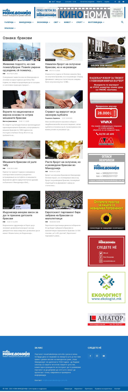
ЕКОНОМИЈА (42, 22)
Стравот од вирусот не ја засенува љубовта (60, 113)
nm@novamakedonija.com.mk (55, 380)
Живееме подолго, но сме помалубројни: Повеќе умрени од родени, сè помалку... (21, 67)
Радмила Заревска (52, 118)
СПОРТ (79, 22)
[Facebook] (115, 1)
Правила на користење (103, 389)
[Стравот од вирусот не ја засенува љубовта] (64, 99)
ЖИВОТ (67, 22)
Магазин (6, 208)
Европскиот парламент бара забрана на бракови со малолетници (62, 215)
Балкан (6, 107)
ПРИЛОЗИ (9, 28)
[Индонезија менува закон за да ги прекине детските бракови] (21, 200)
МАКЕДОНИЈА (25, 22)
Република (49, 158)
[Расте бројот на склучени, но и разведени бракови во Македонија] (64, 150)
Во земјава (49, 107)
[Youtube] (123, 1)
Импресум (68, 389)
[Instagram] (119, 1)
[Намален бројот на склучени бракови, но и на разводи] (64, 52)
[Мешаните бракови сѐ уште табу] (21, 150)
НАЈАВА (106, 2)
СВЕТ (56, 22)
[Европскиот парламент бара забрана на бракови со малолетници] (64, 200)
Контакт (117, 389)
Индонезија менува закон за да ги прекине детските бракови (20, 215)
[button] (122, 22)
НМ (4, 74)
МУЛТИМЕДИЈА (95, 22)
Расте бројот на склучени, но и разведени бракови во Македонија (63, 165)
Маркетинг (78, 389)
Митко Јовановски (10, 121)
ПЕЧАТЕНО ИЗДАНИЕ (87, 2)
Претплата (88, 389)
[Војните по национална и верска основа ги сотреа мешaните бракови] (21, 99)
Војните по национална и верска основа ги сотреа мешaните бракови (18, 114)
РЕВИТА (99, 2)
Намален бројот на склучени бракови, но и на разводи (63, 66)
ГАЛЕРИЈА (9, 22)
